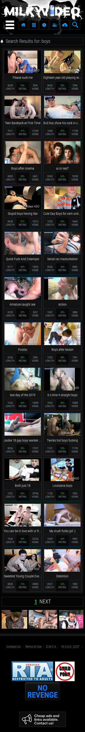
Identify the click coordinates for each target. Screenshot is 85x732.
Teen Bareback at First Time (22, 123)
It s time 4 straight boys (62, 395)
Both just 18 (22, 485)
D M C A (51, 647)
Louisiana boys (62, 485)
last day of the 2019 (22, 395)
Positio (22, 349)
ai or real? (62, 168)
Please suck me (23, 77)
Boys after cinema (22, 168)
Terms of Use (33, 647)
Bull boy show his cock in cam (62, 123)
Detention (62, 576)
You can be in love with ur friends (25, 531)
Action (62, 304)
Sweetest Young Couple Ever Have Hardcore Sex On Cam (40, 576)
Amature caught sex (22, 304)
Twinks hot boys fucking (62, 440)
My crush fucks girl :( (62, 531)
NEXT (45, 602)
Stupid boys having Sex (23, 213)
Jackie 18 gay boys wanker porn (24, 440)
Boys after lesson (62, 349)
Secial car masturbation (62, 259)
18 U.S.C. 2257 (70, 647)
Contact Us (13, 647)
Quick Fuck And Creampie (22, 259)
